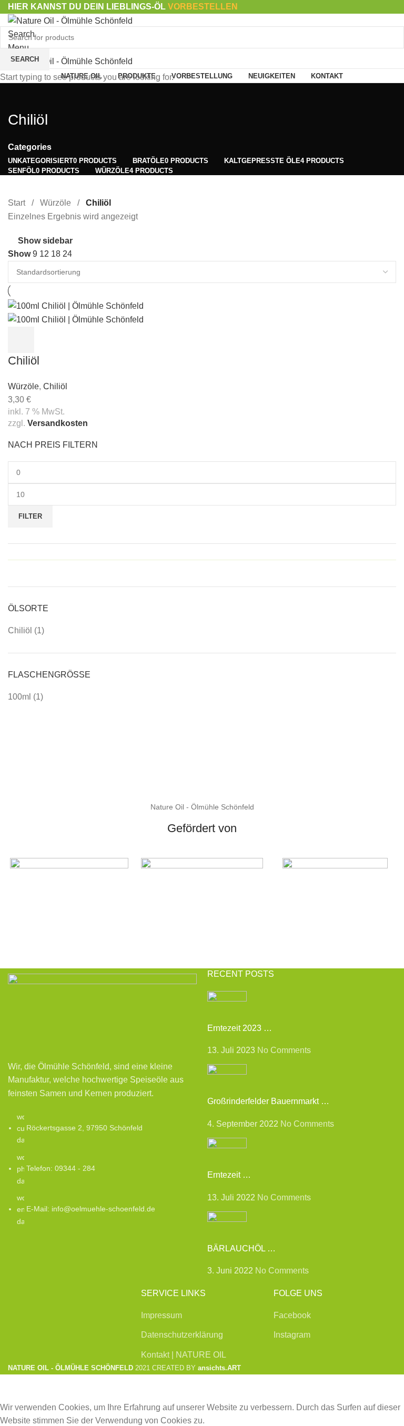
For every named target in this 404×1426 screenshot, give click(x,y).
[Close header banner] (13, 1387)
